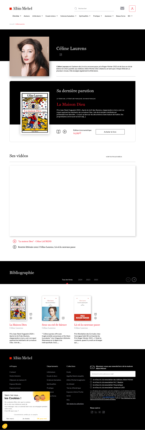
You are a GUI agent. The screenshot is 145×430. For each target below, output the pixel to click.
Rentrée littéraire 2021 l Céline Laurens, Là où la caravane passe (46, 247)
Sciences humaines (54, 380)
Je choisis (26, 418)
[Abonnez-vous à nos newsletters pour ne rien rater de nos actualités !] (121, 8)
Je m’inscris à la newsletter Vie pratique (108, 385)
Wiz (68, 400)
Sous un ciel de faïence (54, 324)
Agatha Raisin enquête (75, 376)
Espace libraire (15, 384)
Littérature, (61, 99)
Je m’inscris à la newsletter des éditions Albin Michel (113, 379)
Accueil (12, 24)
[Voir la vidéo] (31, 318)
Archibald (70, 384)
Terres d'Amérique (73, 388)
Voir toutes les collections (75, 404)
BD (48, 400)
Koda (68, 372)
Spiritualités (51, 384)
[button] (4, 426)
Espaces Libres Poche (74, 392)
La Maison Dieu (71, 104)
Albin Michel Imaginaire (75, 380)
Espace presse (15, 388)
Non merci (10, 418)
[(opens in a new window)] (61, 55)
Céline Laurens (16, 328)
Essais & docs (52, 376)
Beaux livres (51, 396)
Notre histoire (15, 376)
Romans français (89, 99)
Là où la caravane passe (87, 324)
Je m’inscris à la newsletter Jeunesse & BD (109, 387)
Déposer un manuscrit (18, 380)
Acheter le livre (110, 132)
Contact (13, 372)
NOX (68, 396)
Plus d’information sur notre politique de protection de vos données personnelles (112, 399)
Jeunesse (50, 392)
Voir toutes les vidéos (114, 157)
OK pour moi (42, 418)
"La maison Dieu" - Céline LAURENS (34, 241)
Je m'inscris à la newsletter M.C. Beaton (108, 382)
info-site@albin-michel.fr (109, 397)
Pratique (50, 388)
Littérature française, (74, 99)
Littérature (51, 372)
